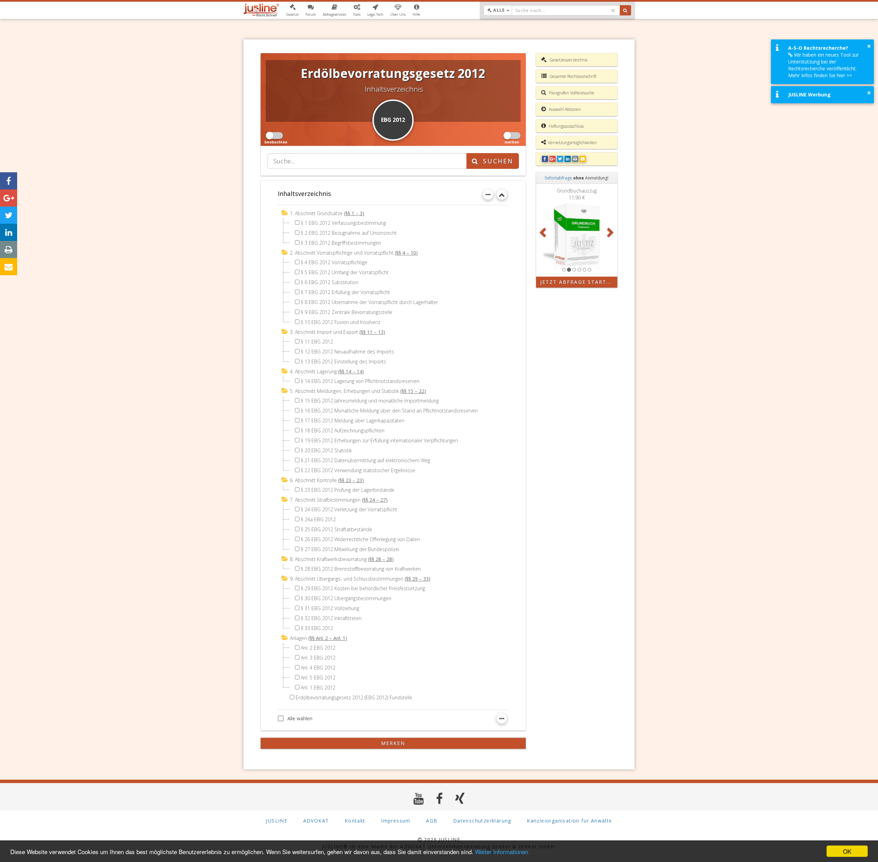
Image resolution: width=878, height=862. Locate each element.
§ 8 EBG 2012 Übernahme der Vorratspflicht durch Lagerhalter (369, 302)
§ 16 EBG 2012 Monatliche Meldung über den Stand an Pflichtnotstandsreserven (389, 410)
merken (393, 743)
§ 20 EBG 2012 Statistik (326, 450)
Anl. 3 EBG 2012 (318, 657)
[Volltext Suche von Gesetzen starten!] (625, 10)
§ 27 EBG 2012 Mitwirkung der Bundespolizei (350, 549)
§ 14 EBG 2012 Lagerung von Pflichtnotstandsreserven (360, 381)
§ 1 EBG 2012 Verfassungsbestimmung (343, 223)
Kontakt (355, 820)
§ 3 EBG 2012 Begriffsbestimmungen (341, 243)
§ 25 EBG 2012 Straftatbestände (336, 529)
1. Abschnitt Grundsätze (316, 213)
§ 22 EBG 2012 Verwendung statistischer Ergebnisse (358, 470)
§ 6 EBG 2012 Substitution (329, 282)
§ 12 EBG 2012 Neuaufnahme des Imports (347, 351)
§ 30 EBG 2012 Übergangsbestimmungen (346, 598)
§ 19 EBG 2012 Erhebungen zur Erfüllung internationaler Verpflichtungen (379, 440)
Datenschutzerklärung (482, 820)
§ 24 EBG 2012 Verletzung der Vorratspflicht (349, 509)
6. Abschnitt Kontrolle (313, 480)
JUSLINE (276, 820)
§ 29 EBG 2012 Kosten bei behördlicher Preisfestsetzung (363, 588)
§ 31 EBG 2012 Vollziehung (330, 608)
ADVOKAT (316, 820)
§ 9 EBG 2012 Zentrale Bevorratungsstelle (346, 312)
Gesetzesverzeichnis (568, 60)
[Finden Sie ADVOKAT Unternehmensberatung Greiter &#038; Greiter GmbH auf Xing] (460, 798)
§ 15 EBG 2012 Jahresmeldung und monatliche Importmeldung (370, 400)
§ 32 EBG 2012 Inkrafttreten (331, 618)
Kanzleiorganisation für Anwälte (569, 820)
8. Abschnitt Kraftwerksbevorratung (328, 559)
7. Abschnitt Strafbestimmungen (325, 500)
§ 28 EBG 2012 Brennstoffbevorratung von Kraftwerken (361, 569)
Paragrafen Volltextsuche (571, 93)
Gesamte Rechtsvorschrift (572, 76)
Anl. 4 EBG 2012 (318, 667)
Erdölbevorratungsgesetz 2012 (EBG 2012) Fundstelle (354, 697)
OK (847, 851)
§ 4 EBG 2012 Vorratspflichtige (334, 262)
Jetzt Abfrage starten (577, 282)
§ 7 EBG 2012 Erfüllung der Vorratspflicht (345, 292)
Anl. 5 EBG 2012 (318, 677)
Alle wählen (299, 718)
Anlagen (298, 638)
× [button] (869, 46)
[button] (292, 10)
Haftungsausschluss (566, 126)
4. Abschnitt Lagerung (313, 371)
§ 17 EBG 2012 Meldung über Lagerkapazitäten (352, 420)
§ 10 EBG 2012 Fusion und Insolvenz (340, 322)
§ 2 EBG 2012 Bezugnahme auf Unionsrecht (349, 233)
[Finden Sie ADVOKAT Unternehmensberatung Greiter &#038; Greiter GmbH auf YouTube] (418, 798)
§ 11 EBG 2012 (317, 341)
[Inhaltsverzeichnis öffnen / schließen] (502, 194)
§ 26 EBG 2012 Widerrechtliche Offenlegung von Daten (360, 539)
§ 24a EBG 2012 (318, 519)
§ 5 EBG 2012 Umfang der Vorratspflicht (345, 272)
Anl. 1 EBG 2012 (318, 687)
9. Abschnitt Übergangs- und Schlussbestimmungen (346, 578)
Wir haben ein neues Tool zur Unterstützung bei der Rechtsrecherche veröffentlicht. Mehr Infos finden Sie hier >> (823, 65)
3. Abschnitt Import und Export (324, 332)
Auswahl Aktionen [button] (564, 109)
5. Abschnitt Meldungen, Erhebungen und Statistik (344, 391)
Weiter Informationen (501, 851)
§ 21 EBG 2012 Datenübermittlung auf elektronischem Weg (365, 460)
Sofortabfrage (558, 178)
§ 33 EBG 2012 (317, 628)
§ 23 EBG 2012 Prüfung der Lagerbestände (347, 490)
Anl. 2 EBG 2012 (318, 647)
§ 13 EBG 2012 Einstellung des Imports (343, 361)
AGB (431, 820)
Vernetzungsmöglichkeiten (572, 142)
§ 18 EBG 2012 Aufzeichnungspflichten (342, 430)
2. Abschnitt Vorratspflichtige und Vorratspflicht (341, 252)
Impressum (396, 820)
